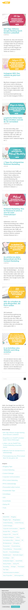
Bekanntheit (6, 517)
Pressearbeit (6, 546)
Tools (4, 508)
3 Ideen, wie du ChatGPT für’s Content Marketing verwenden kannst (12, 445)
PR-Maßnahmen (7, 543)
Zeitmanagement (18, 575)
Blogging (13, 517)
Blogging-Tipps (7, 466)
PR (22, 540)
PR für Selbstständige (9, 483)
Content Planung (19, 522)
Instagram (15, 531)
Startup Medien (7, 563)
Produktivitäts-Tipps (9, 490)
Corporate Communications (11, 477)
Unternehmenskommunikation (11, 572)
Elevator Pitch (6, 531)
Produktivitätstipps (14, 552)
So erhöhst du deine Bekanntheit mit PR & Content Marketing (12, 259)
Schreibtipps (7, 494)
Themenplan (21, 566)
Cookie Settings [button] (6, 606)
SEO (4, 497)
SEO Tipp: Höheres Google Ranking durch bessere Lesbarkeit (13, 31)
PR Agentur (16, 543)
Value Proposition (7, 575)
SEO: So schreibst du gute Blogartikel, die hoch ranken (12, 304)
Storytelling (6, 566)
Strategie (13, 566)
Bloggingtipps (16, 519)
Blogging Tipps (7, 519)
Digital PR (22, 528)
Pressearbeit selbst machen (11, 487)
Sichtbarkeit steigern (8, 561)
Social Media (7, 501)
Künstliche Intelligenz (8, 537)
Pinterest (17, 540)
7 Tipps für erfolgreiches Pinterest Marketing (14, 163)
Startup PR (6, 504)
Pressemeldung (15, 546)
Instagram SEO (7, 534)
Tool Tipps (5, 569)
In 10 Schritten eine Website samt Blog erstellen (12, 350)
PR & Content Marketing (10, 480)
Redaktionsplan (7, 555)
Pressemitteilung (7, 549)
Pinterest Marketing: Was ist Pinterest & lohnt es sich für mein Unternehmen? (14, 212)
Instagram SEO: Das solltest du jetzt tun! (12, 74)
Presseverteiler (18, 549)
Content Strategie (8, 473)
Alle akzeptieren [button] (15, 606)
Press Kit (5, 552)
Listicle (18, 537)
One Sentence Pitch (8, 540)
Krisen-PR (15, 534)
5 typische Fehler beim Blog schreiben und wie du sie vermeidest (13, 120)
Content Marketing (8, 470)
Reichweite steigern (18, 555)
